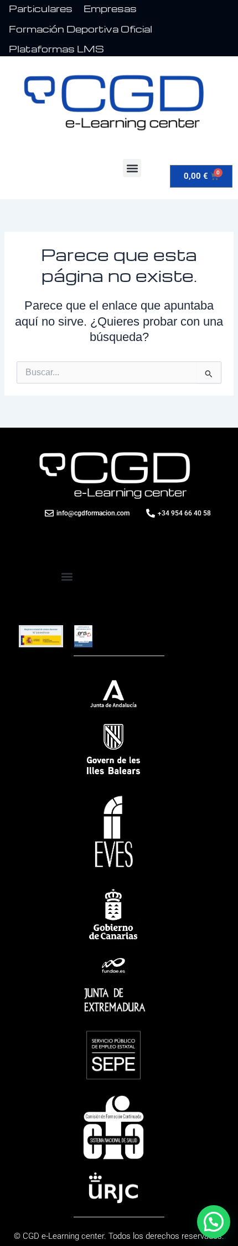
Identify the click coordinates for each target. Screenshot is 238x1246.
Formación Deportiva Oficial (80, 29)
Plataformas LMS (56, 49)
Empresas (110, 8)
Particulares (41, 8)
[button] (132, 168)
